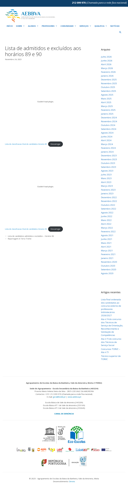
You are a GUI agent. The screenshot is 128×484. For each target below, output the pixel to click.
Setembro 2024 (108, 129)
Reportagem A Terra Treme (19, 239)
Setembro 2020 (108, 269)
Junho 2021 (106, 239)
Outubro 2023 (108, 163)
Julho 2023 (106, 174)
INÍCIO (10, 26)
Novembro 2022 (109, 201)
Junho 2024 (106, 136)
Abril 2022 (106, 223)
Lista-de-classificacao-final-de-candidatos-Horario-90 (26, 229)
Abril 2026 (106, 64)
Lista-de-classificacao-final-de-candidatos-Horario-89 (26, 144)
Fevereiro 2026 (108, 71)
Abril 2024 (106, 140)
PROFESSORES (48, 26)
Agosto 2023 (107, 170)
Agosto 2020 (107, 273)
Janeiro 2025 (107, 113)
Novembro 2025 (109, 83)
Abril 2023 (106, 182)
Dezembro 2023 (109, 155)
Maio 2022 (106, 220)
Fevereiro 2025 (108, 109)
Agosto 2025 (107, 94)
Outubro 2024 (108, 125)
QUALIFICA (99, 26)
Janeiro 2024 (107, 151)
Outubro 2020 (108, 265)
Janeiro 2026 (107, 75)
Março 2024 (107, 144)
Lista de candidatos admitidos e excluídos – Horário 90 (31, 236)
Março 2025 (107, 106)
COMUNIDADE (67, 26)
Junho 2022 (106, 216)
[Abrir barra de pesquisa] (120, 32)
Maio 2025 (106, 98)
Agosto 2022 (107, 212)
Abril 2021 (106, 246)
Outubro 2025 (108, 87)
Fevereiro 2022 (108, 231)
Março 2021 (107, 250)
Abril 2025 (106, 102)
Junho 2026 (106, 60)
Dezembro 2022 (109, 197)
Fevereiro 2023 (108, 189)
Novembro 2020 (109, 261)
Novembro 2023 (109, 159)
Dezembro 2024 (109, 117)
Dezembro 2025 (109, 79)
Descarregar (55, 144)
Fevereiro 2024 (108, 147)
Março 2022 (107, 227)
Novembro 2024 (109, 121)
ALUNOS (32, 26)
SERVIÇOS (84, 26)
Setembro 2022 (108, 208)
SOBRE (19, 26)
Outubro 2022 (108, 205)
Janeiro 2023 (107, 193)
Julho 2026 (106, 56)
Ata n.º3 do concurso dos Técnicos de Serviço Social (111, 342)
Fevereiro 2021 (108, 254)
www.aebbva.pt (74, 397)
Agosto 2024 (107, 132)
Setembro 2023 (108, 167)
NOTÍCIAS (115, 26)
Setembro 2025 (108, 91)
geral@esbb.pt (59, 397)
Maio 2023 (106, 178)
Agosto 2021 (107, 235)
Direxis (72, 481)
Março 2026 (107, 68)
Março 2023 (107, 185)
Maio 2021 (106, 243)
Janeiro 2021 (107, 258)
